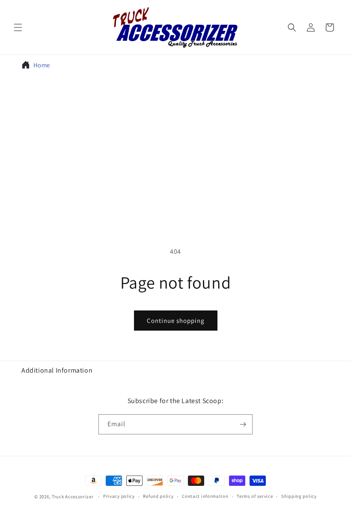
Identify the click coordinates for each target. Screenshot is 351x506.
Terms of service (255, 496)
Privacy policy (119, 496)
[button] (18, 27)
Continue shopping (176, 320)
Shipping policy (299, 496)
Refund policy (158, 496)
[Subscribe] (242, 424)
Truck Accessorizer (73, 497)
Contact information (205, 496)
